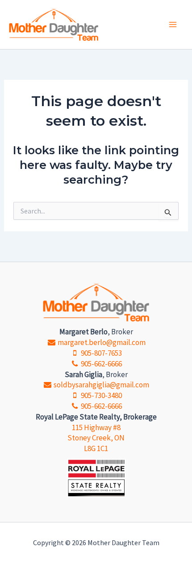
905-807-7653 (100, 353)
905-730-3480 (100, 395)
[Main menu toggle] (173, 24)
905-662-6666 (100, 364)
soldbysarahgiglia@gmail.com (100, 385)
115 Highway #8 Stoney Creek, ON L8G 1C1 (96, 438)
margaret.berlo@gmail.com (100, 342)
